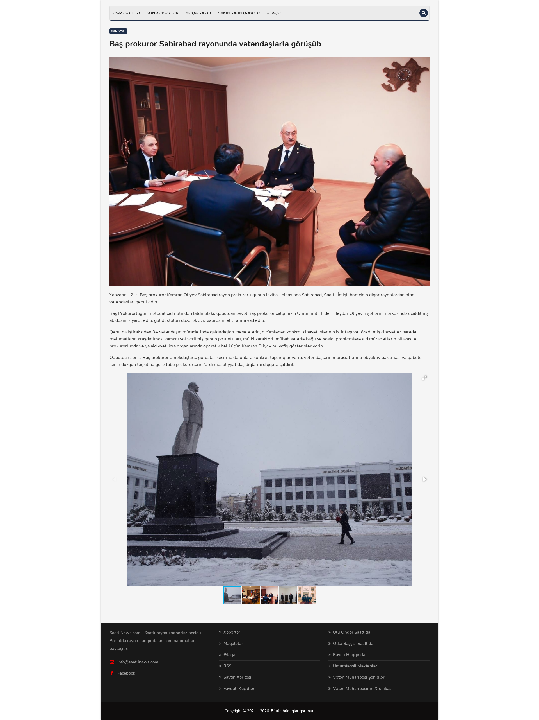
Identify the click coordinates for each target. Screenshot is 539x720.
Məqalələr (198, 13)
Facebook (126, 673)
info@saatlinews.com (137, 662)
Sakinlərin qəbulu (239, 13)
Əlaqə (273, 13)
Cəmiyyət (118, 31)
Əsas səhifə (126, 13)
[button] (424, 377)
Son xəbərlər (163, 13)
